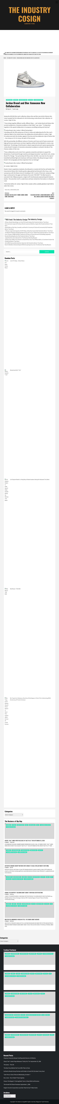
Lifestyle (41, 52)
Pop (37, 825)
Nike (18, 189)
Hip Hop (28, 52)
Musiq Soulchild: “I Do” (15, 370)
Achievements (9, 877)
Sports (42, 993)
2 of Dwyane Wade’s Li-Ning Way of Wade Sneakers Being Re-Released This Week (29, 479)
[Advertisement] (29, 41)
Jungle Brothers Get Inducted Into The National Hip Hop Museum (21, 237)
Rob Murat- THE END (15, 589)
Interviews (17, 52)
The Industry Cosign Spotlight (29, 54)
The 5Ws (39, 54)
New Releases (9, 99)
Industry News (23, 52)
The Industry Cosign (30, 14)
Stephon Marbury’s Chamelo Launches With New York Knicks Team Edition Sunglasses (28, 1047)
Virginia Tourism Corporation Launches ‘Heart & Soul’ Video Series (21, 1088)
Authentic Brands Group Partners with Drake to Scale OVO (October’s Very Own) (27, 866)
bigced (9, 109)
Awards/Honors (17, 877)
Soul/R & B (36, 52)
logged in (13, 211)
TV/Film (32, 52)
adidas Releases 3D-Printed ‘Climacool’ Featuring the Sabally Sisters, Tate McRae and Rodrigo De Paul (28, 1007)
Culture (19, 903)
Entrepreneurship (16, 850)
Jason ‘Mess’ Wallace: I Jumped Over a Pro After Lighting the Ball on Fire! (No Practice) (28, 1028)
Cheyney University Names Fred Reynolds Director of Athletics (20, 1058)
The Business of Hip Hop (13, 54)
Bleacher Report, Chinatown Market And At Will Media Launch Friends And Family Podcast (42, 195)
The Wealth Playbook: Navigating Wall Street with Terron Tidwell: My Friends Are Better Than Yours (29, 232)
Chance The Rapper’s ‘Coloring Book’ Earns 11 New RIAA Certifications (24, 893)
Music (20, 54)
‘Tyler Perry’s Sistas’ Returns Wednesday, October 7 (17, 1074)
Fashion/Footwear (23, 99)
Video (6, 54)
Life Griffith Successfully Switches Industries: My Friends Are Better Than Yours (24, 243)
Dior (8, 189)
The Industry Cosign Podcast (22, 1017)
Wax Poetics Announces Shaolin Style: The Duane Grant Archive (22, 919)
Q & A (43, 1015)
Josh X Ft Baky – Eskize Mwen (17, 261)
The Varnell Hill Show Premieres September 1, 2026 (17, 1084)
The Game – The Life (9, 1064)
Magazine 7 (39, 1101)
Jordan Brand (13, 189)
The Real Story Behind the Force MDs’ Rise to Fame (17, 1068)
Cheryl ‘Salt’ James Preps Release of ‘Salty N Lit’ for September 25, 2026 (25, 840)
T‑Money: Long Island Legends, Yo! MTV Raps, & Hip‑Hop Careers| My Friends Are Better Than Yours (29, 231)
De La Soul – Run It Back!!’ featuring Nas (14, 1078)
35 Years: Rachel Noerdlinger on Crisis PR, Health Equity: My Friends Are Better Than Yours (27, 222)
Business (46, 52)
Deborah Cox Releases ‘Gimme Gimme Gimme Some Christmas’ (16, 195)
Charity (13, 903)
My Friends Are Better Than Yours (33, 1015)
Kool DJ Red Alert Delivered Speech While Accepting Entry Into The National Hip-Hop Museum (28, 244)
